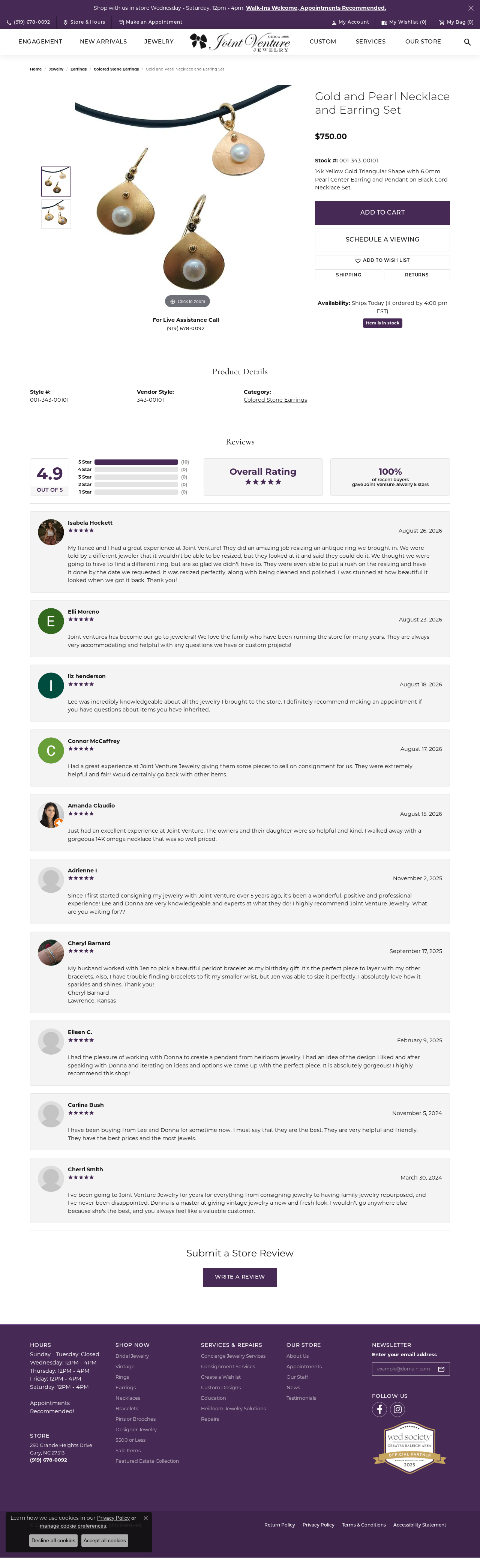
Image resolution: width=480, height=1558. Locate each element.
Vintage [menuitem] (125, 1366)
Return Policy (279, 1525)
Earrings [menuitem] (126, 1387)
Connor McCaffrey (94, 741)
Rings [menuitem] (122, 1377)
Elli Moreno (83, 611)
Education (213, 1398)
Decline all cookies (53, 1540)
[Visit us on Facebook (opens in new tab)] (379, 1409)
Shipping (348, 275)
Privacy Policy (318, 1525)
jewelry (56, 69)
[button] (350, 22)
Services (371, 42)
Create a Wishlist (221, 1377)
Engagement (40, 42)
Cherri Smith (85, 1169)
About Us (297, 1356)
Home (36, 69)
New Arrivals (103, 42)
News (293, 1387)
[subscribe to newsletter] (443, 1369)
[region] (187, 197)
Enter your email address (404, 1354)
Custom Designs (221, 1387)
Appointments (304, 1366)
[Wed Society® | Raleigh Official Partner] (409, 1446)
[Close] (471, 8)
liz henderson (87, 676)
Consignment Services (228, 1366)
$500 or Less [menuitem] (131, 1440)
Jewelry (159, 42)
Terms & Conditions (364, 1525)
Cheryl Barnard (89, 943)
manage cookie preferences (73, 1526)
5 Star (85, 462)
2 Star (85, 484)
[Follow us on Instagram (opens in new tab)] (397, 1409)
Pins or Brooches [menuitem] (136, 1419)
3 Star (85, 477)
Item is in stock (382, 323)
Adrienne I (82, 870)
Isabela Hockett (90, 522)
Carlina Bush (86, 1105)
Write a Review (240, 1277)
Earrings (78, 69)
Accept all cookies (105, 1540)
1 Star (85, 492)
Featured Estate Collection (147, 1461)
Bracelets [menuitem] (127, 1408)
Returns (417, 275)
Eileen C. (80, 1032)
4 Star (85, 469)
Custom (323, 42)
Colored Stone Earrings (116, 69)
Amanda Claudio (91, 805)
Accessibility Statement (419, 1525)
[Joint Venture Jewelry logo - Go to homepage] (240, 42)
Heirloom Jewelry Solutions (233, 1408)
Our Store (423, 42)
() (185, 462)
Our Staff (297, 1377)
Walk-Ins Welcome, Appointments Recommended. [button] (316, 8)
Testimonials (301, 1398)
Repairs (210, 1419)
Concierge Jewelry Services (233, 1356)
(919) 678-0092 (186, 328)
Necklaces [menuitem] (128, 1398)
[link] (28, 22)
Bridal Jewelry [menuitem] (132, 1356)
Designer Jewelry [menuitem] (136, 1429)
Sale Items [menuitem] (128, 1450)
